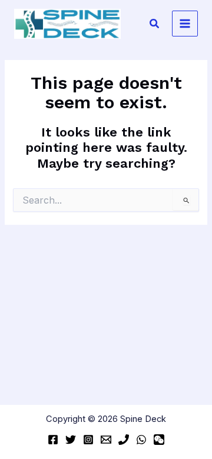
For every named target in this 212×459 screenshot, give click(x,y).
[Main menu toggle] (185, 23)
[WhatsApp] (141, 439)
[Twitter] (70, 439)
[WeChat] (159, 439)
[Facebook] (53, 439)
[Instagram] (88, 439)
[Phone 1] (123, 439)
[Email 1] (106, 439)
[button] (155, 23)
